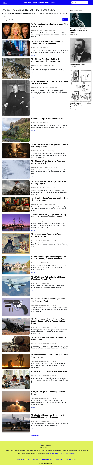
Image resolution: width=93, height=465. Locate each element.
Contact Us (35, 463)
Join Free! (80, 2)
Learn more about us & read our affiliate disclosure (61, 458)
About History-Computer (23, 463)
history (33, 59)
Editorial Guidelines (47, 463)
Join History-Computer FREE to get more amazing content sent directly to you (30, 2)
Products (47, 6)
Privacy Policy (58, 463)
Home (25, 6)
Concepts (35, 6)
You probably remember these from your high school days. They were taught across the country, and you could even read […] (49, 213)
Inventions (41, 6)
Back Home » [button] (35, 440)
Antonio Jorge (51, 34)
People (29, 6)
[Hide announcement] (91, 2)
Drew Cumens (51, 69)
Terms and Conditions (70, 463)
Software (53, 6)
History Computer (52, 52)
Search (4, 20)
